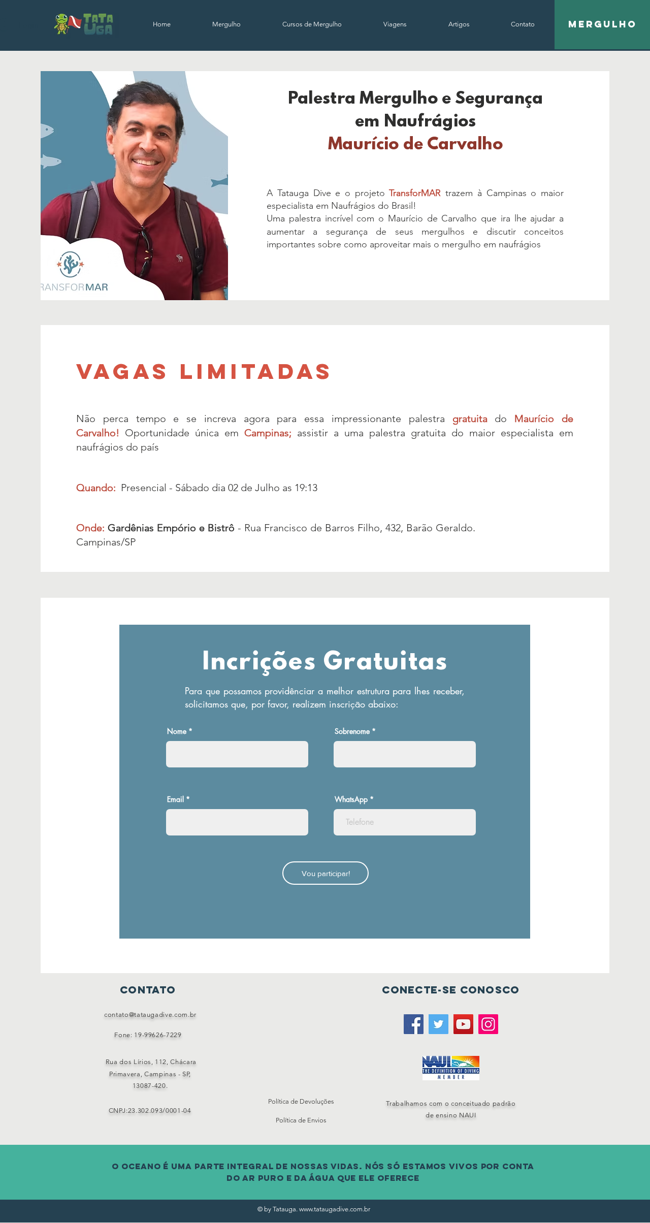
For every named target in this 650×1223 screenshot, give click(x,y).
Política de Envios (301, 1120)
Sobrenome (352, 731)
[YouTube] (463, 1024)
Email (175, 799)
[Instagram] (488, 1024)
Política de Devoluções (301, 1101)
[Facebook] (414, 1024)
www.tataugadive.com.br (334, 1209)
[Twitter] (438, 1024)
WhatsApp (351, 799)
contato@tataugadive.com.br (150, 1014)
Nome (176, 731)
